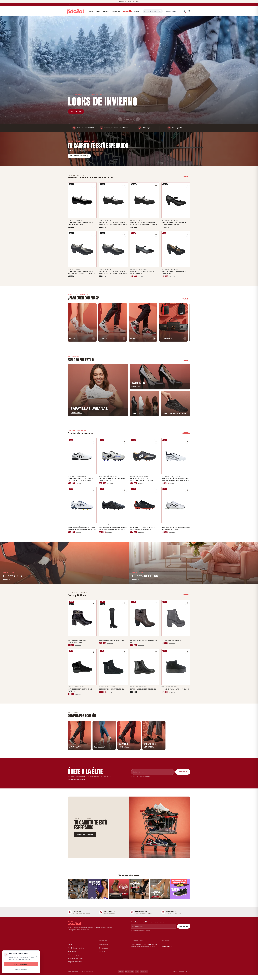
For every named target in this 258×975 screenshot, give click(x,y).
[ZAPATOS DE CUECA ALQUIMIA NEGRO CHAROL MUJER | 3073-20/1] (82, 200)
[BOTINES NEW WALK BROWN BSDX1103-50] (144, 618)
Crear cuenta (103, 948)
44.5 (172, 471)
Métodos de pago (74, 955)
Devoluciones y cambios (76, 948)
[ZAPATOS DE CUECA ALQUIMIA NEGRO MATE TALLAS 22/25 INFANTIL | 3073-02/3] (113, 200)
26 (71, 260)
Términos (174, 971)
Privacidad (181, 971)
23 (111, 211)
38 (88, 211)
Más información (25, 959)
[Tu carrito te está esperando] (159, 827)
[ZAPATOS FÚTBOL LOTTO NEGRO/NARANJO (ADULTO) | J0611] (144, 456)
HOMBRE (98, 11)
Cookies (188, 971)
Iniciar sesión (103, 944)
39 (93, 211)
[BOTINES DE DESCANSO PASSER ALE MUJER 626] (82, 667)
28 (133, 516)
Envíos (70, 944)
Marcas (136, 11)
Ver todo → (186, 177)
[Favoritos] (179, 11)
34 (71, 211)
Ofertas (127, 11)
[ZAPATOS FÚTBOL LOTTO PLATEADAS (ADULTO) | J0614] (113, 456)
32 (151, 516)
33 (155, 516)
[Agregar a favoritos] (93, 185)
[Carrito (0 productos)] (189, 11)
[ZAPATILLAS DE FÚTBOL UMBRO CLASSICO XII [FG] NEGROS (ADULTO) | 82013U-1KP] (113, 505)
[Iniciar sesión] (184, 11)
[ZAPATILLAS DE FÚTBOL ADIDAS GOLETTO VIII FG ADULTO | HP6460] (176, 505)
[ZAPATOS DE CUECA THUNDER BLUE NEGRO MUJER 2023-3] (176, 249)
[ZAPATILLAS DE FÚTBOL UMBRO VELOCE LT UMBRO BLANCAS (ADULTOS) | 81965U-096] (176, 456)
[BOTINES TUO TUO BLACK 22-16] (176, 618)
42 (86, 467)
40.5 (77, 467)
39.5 (171, 516)
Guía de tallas (72, 951)
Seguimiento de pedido (75, 958)
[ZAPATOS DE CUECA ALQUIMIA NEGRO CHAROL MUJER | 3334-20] (176, 200)
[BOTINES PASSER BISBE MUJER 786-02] (144, 667)
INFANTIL (106, 11)
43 (79, 471)
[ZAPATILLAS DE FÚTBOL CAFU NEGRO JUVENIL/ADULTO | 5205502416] (144, 505)
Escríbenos (168, 946)
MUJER (91, 11)
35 (75, 211)
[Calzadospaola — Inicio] (75, 11)
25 (149, 215)
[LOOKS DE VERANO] (129, 70)
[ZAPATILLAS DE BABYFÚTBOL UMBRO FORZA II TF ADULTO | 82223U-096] (82, 456)
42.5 (91, 467)
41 (153, 264)
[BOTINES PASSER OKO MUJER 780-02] (113, 667)
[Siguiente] (138, 119)
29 (138, 516)
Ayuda (68, 5)
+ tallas (82, 215)
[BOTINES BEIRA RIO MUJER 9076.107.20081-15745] (82, 618)
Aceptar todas (21, 964)
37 (84, 211)
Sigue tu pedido (171, 11)
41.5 (175, 520)
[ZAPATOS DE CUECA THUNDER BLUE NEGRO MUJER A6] (144, 249)
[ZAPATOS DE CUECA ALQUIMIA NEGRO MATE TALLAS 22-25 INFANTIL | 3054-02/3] (113, 249)
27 (84, 260)
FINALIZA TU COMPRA (85, 834)
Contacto (102, 951)
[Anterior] (120, 119)
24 (120, 211)
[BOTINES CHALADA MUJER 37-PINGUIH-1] (176, 667)
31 (147, 516)
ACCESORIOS (116, 11)
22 (102, 211)
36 (80, 211)
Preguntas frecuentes (75, 962)
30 (142, 516)
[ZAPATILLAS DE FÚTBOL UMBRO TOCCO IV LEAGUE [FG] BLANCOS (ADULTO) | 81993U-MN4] (82, 505)
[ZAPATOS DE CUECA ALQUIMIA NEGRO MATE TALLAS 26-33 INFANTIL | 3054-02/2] (82, 249)
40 (149, 264)
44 (122, 471)
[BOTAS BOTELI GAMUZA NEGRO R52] (113, 618)
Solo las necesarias (21, 969)
